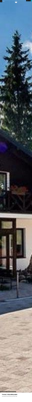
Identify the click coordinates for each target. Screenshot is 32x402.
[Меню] (1, 1)
